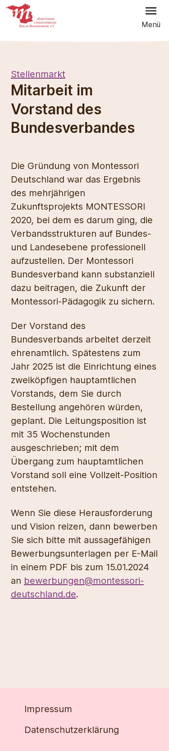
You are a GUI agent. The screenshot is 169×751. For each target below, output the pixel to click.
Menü (151, 24)
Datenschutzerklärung (71, 729)
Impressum (48, 709)
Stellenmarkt (38, 74)
